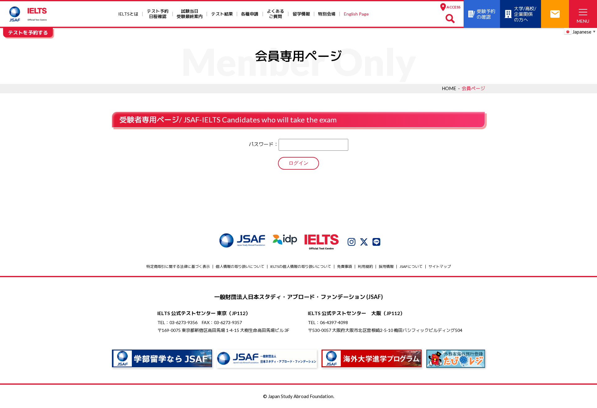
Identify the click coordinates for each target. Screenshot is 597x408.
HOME (449, 88)
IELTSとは (128, 13)
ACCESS (453, 7)
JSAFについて (411, 266)
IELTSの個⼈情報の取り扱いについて (300, 266)
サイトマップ (439, 266)
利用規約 (365, 266)
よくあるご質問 (275, 13)
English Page (356, 13)
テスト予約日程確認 (158, 13)
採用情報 (386, 266)
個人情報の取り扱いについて (240, 266)
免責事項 (344, 266)
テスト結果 (222, 13)
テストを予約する (28, 32)
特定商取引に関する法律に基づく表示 (178, 266)
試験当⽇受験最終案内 (190, 13)
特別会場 (327, 13)
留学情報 (301, 13)
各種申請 (249, 13)
